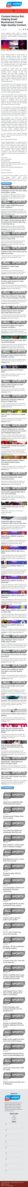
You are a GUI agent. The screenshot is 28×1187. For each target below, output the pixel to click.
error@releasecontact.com (7, 178)
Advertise (14, 1117)
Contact (14, 1119)
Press (14, 1116)
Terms (2, 1185)
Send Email (7, 160)
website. (9, 136)
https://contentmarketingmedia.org (14, 167)
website (21, 65)
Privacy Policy (9, 1185)
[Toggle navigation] (14, 11)
